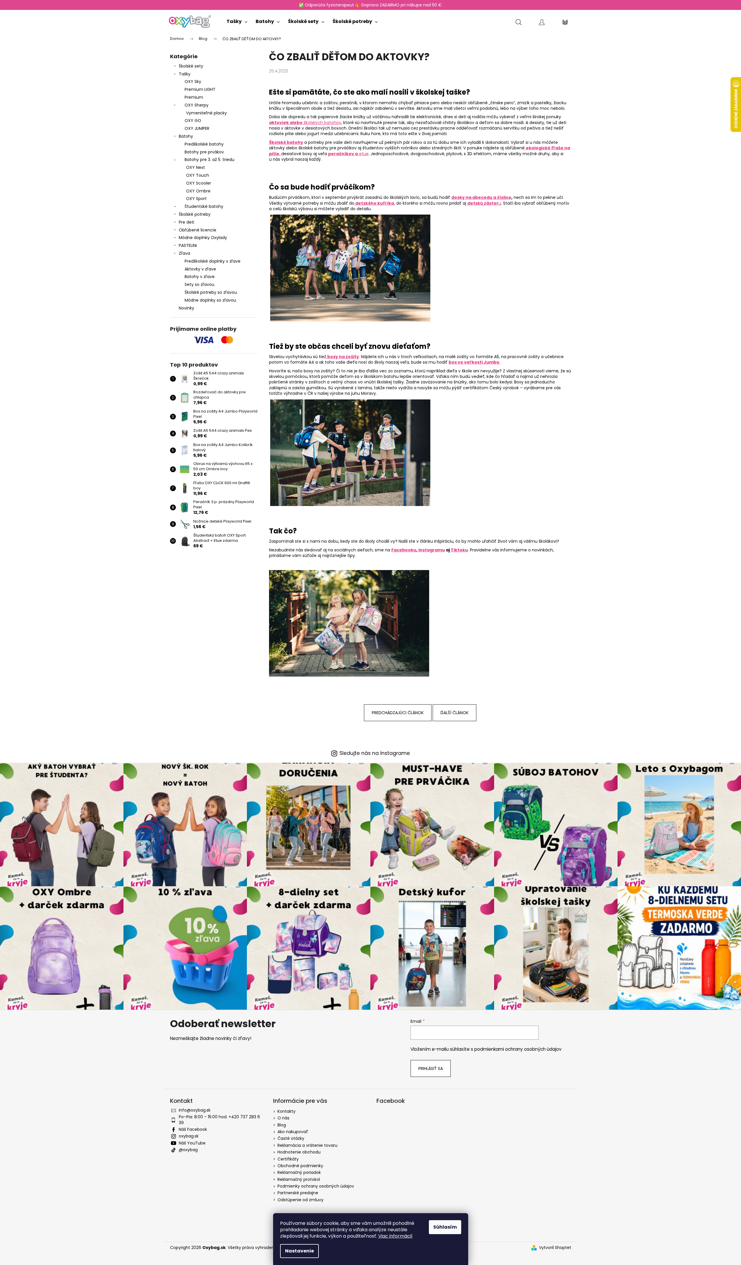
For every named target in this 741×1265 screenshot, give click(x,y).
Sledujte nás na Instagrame (374, 753)
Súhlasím (445, 1227)
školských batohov (305, 122)
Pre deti (186, 222)
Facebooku (403, 550)
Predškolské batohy (204, 144)
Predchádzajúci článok (398, 713)
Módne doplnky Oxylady (203, 237)
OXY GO (193, 120)
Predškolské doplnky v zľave (212, 261)
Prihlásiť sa (430, 1068)
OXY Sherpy (196, 105)
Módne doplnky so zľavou (210, 300)
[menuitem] (237, 20)
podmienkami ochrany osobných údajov (518, 1049)
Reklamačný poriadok (299, 1172)
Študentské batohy (204, 206)
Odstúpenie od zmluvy (300, 1200)
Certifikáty (288, 1159)
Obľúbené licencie (197, 230)
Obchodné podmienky (300, 1166)
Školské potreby (195, 214)
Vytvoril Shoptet (555, 1247)
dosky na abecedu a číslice (481, 197)
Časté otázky (290, 1138)
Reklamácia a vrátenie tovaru (307, 1145)
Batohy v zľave (200, 276)
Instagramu (431, 550)
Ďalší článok (454, 713)
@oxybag (188, 1150)
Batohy (186, 136)
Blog (281, 1125)
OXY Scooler (198, 183)
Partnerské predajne (297, 1193)
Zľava (184, 253)
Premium (194, 97)
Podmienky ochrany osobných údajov (315, 1186)
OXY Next (195, 167)
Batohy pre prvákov (204, 152)
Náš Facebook (193, 1129)
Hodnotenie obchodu (299, 1152)
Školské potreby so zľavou (211, 292)
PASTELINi (188, 245)
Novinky (186, 308)
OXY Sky (193, 81)
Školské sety (191, 66)
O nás (283, 1118)
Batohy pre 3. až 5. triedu (209, 159)
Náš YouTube (192, 1143)
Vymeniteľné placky (206, 113)
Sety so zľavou (199, 284)
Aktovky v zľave (200, 269)
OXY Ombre (198, 191)
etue (348, 154)
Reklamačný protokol (298, 1179)
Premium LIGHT (200, 89)
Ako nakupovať (292, 1132)
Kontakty (286, 1111)
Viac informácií (395, 1236)
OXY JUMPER (197, 128)
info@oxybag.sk (195, 1110)
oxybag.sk (189, 1136)
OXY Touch (197, 175)
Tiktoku (459, 550)
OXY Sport (196, 198)
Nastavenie (299, 1251)
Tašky (184, 74)
